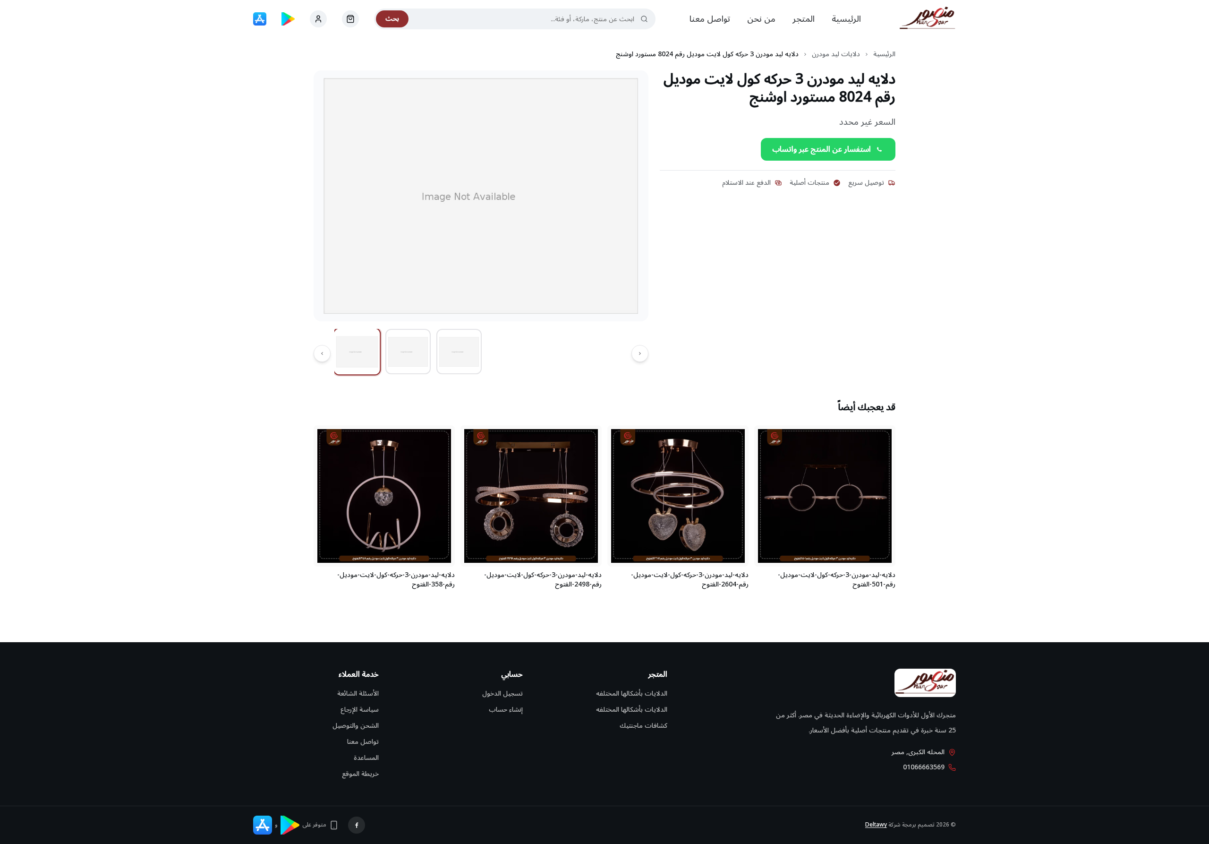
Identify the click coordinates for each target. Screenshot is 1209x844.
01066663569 (924, 767)
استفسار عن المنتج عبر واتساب (821, 149)
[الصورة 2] (408, 351)
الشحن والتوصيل (355, 725)
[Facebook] (356, 825)
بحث (392, 19)
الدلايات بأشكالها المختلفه (631, 693)
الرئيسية (846, 18)
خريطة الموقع (360, 774)
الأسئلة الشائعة (358, 693)
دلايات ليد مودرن (836, 54)
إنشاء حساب (506, 709)
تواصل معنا (710, 18)
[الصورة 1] (357, 352)
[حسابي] (350, 18)
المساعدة (366, 758)
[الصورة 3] (459, 351)
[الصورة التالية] (322, 353)
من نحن (761, 18)
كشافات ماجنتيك (643, 725)
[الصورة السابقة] (639, 353)
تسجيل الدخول (502, 693)
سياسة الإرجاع (360, 709)
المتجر (803, 18)
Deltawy (876, 825)
